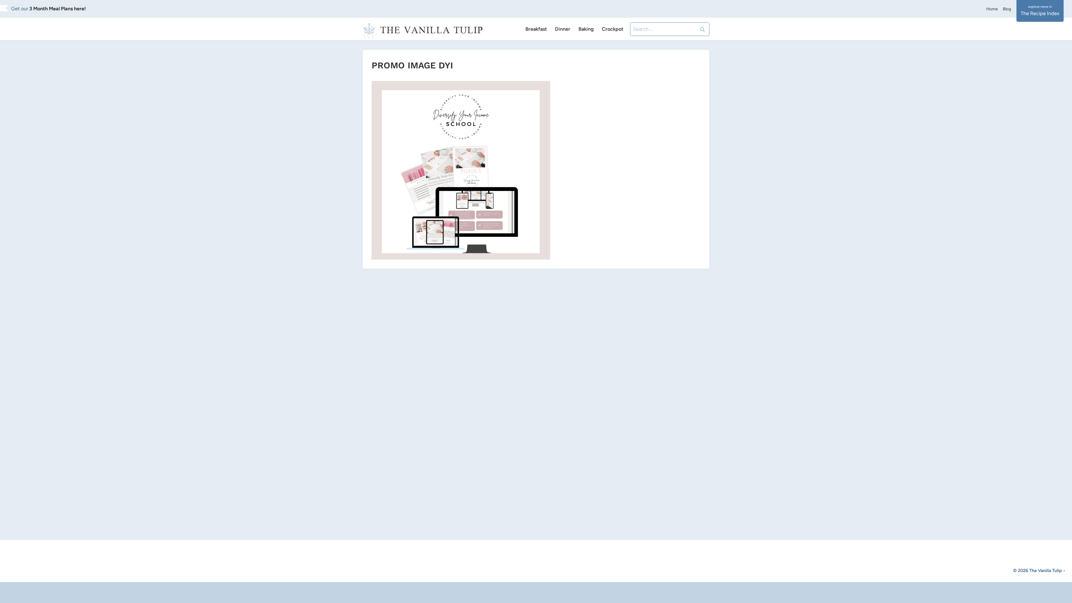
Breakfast (536, 29)
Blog (1007, 8)
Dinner (562, 29)
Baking (586, 29)
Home (992, 8)
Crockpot (612, 29)
